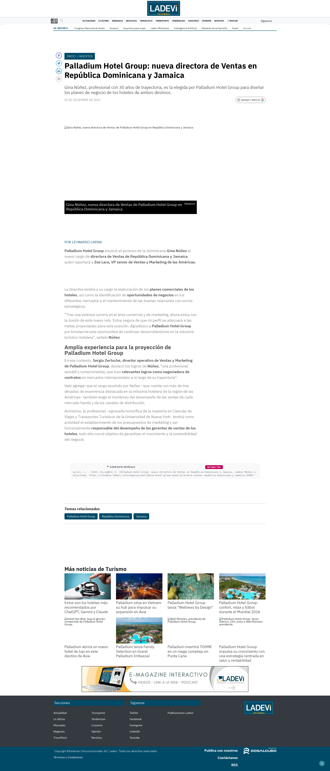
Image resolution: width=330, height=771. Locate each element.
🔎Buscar (232, 20)
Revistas (219, 20)
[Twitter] (59, 63)
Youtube (135, 737)
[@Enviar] (59, 79)
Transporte (162, 20)
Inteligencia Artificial (185, 28)
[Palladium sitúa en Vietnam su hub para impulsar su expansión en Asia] (139, 586)
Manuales (117, 20)
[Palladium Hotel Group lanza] (191, 586)
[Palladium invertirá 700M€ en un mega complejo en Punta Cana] (191, 630)
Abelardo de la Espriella (214, 28)
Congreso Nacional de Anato (89, 28)
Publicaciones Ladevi (181, 713)
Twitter (134, 713)
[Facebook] (59, 56)
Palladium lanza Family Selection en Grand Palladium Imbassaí (135, 651)
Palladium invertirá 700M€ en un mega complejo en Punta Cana (190, 651)
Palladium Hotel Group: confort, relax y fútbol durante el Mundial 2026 (239, 607)
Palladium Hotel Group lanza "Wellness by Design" (190, 604)
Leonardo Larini (87, 242)
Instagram (136, 725)
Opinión (206, 20)
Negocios (131, 20)
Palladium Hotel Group (81, 516)
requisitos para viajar (134, 28)
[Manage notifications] (322, 763)
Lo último (103, 20)
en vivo (247, 28)
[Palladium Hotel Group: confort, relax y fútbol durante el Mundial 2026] (242, 586)
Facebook (135, 719)
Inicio (71, 56)
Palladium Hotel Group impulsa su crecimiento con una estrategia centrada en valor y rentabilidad (242, 653)
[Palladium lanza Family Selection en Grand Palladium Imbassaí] (139, 630)
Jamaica (141, 516)
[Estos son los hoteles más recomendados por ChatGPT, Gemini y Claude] (87, 586)
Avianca (114, 28)
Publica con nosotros (221, 750)
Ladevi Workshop (160, 28)
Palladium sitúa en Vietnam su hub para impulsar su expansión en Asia (138, 607)
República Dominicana (115, 516)
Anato (235, 28)
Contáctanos (228, 757)
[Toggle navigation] (61, 20)
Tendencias (178, 20)
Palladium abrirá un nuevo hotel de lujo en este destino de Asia (86, 651)
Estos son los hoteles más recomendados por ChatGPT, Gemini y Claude (86, 607)
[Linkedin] (59, 71)
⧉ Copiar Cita (214, 467)
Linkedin (135, 731)
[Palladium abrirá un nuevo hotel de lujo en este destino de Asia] (87, 630)
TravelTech (146, 20)
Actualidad (88, 20)
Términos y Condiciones (68, 757)
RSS (234, 765)
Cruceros (193, 20)
